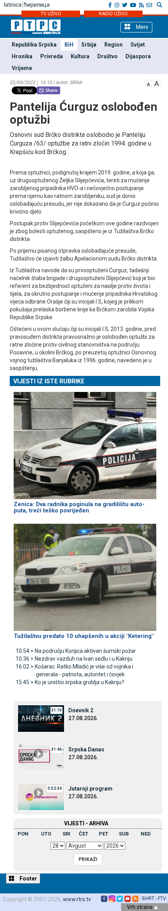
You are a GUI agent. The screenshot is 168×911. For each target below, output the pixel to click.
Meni (141, 27)
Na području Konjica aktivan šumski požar (76, 651)
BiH (68, 44)
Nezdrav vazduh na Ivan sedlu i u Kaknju (74, 659)
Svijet (137, 44)
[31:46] (41, 757)
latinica (12, 5)
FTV (162, 898)
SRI (66, 834)
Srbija (89, 44)
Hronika (22, 56)
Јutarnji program (90, 788)
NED (146, 834)
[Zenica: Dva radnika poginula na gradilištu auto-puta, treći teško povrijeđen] (85, 442)
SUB (124, 834)
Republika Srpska (34, 44)
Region (113, 44)
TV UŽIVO (51, 13)
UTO (46, 834)
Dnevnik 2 (80, 710)
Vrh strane (140, 907)
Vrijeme (22, 68)
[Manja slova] (148, 83)
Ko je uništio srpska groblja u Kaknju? (70, 682)
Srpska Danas (86, 749)
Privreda (51, 56)
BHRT (148, 898)
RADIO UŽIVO (113, 13)
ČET (83, 834)
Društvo (107, 56)
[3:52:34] (41, 796)
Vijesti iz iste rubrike (48, 381)
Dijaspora (138, 56)
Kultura (80, 56)
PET (103, 834)
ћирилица (37, 5)
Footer (27, 878)
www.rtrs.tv (77, 899)
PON (23, 834)
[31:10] (41, 718)
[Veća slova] (156, 83)
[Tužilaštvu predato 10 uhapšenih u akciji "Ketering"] (85, 574)
